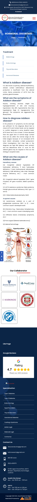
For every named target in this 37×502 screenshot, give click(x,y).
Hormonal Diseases (12, 75)
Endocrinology (11, 63)
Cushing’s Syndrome (11, 422)
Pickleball (18, 11)
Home (13, 37)
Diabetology (10, 57)
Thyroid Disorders (12, 69)
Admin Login (8, 427)
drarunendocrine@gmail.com (19, 5)
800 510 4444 (12, 458)
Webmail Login (9, 432)
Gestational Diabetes (11, 417)
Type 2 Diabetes (9, 398)
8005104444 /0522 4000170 (19, 2)
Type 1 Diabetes (9, 393)
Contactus (7, 437)
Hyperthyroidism (9, 408)
